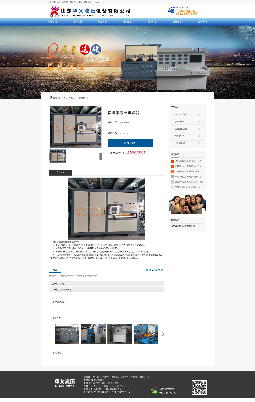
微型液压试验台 (181, 114)
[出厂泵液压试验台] (67, 334)
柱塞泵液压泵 (180, 143)
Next (163, 334)
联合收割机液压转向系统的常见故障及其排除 (188, 177)
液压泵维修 (83, 98)
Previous (50, 334)
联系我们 (202, 21)
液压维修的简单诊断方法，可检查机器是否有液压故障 (188, 161)
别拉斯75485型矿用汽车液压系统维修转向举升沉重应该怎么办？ (188, 187)
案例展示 (127, 21)
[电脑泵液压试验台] (146, 334)
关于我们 (77, 21)
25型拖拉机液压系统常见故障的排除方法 (188, 171)
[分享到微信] (162, 270)
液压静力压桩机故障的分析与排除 (187, 182)
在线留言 (177, 21)
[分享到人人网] (159, 270)
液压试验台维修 (91, 276)
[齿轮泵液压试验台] (119, 334)
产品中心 (102, 21)
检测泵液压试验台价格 (57, 276)
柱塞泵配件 (179, 136)
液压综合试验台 (181, 129)
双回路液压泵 (65, 290)
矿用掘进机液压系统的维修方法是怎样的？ (188, 166)
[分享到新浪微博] (153, 270)
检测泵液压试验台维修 (75, 276)
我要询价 (132, 143)
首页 (63, 98)
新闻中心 (152, 21)
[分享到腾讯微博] (156, 270)
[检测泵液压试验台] (93, 334)
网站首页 (52, 21)
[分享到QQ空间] (150, 270)
